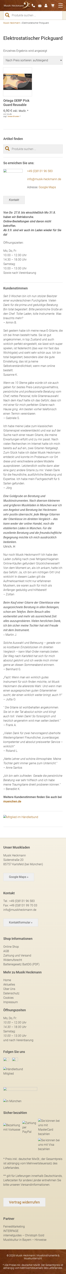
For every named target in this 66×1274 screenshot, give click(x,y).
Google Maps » (18, 877)
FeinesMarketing (14, 1226)
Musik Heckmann (11, 23)
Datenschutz (11, 993)
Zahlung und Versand (17, 955)
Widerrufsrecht (12, 960)
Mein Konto (47, 5)
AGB (6, 951)
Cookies (8, 997)
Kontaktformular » (20, 922)
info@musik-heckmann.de (44, 179)
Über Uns (9, 989)
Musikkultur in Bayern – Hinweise (24, 1239)
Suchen (8, 15)
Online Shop (11, 946)
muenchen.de (12, 801)
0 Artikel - (53, 5)
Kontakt (14, 200)
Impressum (10, 1002)
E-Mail (41, 5)
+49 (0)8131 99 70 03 (23, 905)
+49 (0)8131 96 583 (40, 171)
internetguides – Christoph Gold (23, 1235)
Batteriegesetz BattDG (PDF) (21, 964)
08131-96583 (34, 5)
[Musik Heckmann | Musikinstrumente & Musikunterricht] (17, 6)
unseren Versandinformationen (30, 1184)
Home (7, 980)
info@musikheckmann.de (19, 910)
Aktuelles (9, 984)
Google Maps (47, 187)
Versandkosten (13, 116)
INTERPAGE (11, 1231)
